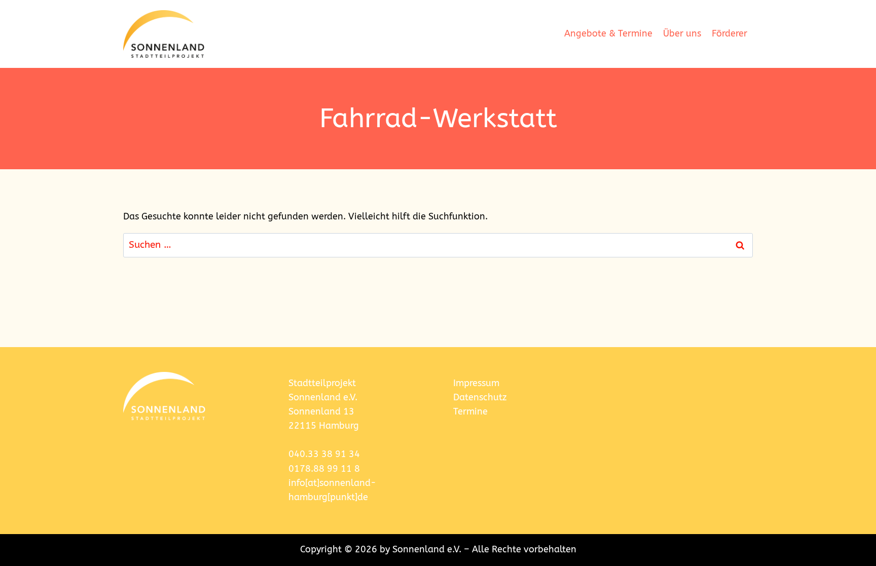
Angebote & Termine (608, 33)
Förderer (729, 33)
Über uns (682, 33)
